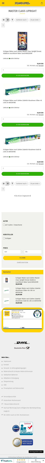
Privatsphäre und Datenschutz (14, 388)
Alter (5, 221)
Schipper (8, 238)
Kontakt (6, 365)
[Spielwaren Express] (22, 3)
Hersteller (8, 235)
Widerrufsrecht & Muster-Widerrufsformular (18, 371)
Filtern (22, 258)
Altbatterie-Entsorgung (11, 378)
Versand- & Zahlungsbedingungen (15, 368)
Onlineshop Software (15, 457)
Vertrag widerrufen (36, 451)
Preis (5, 248)
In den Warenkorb (22, 75)
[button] (4, 20)
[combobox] (22, 20)
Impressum (7, 361)
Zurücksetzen (22, 262)
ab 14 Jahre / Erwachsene (13, 225)
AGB (5, 385)
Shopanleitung (8, 381)
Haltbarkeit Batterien (11, 375)
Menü (3, 3)
